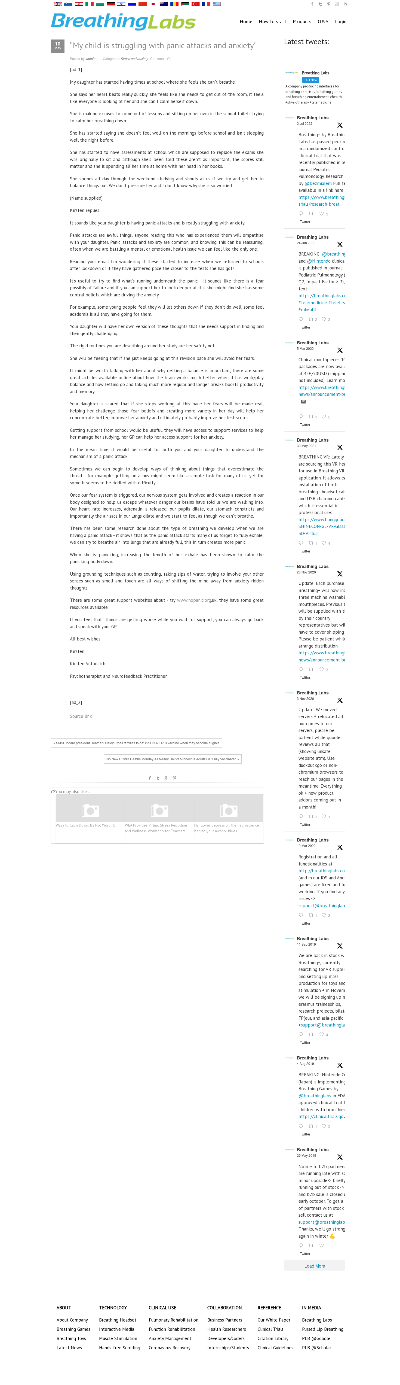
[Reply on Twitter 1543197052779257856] (302, 214)
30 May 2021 (306, 445)
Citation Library (273, 1338)
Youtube (337, 4)
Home (246, 21)
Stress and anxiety (134, 58)
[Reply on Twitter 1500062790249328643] (302, 417)
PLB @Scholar (316, 1348)
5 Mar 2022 (305, 348)
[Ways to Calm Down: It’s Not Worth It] (90, 810)
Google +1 (166, 778)
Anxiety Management (170, 1338)
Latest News (69, 1348)
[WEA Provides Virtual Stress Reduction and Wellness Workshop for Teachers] (159, 810)
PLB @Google (316, 1338)
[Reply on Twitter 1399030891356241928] (302, 543)
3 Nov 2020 (305, 698)
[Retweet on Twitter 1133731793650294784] (312, 1246)
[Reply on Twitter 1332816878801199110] (302, 670)
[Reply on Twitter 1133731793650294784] (302, 1246)
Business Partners (224, 1320)
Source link (81, 716)
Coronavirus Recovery (169, 1348)
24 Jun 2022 (306, 242)
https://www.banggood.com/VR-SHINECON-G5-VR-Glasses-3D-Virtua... (330, 526)
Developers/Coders (226, 1338)
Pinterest (174, 778)
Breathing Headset (117, 1320)
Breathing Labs (313, 117)
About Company (72, 1320)
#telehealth (340, 303)
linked (345, 4)
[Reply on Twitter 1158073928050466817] (302, 1126)
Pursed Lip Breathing (322, 1329)
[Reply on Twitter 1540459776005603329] (302, 319)
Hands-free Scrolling (119, 1348)
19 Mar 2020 (306, 845)
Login (340, 21)
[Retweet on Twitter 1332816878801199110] (312, 670)
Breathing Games (73, 1329)
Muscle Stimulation (118, 1338)
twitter (320, 4)
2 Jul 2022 (304, 123)
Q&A (323, 21)
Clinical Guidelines (275, 1348)
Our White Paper (274, 1320)
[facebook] (312, 4)
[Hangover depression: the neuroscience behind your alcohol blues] (228, 810)
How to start (272, 21)
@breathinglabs (338, 254)
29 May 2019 (306, 1155)
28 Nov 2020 (306, 572)
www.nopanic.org (194, 600)
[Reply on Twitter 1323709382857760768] (302, 817)
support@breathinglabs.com (327, 906)
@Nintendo (319, 261)
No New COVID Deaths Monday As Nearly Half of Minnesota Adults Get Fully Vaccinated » (172, 759)
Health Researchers (226, 1329)
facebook (150, 778)
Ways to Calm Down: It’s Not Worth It (85, 825)
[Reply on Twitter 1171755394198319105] (302, 1035)
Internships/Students (228, 1348)
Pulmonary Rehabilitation (173, 1320)
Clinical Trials (271, 1329)
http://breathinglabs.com (324, 871)
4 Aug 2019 (305, 1063)
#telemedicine (313, 303)
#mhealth (308, 309)
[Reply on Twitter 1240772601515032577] (302, 915)
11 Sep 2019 (306, 944)
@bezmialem (318, 183)
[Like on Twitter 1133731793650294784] (323, 1246)
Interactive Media (116, 1329)
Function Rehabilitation (172, 1329)
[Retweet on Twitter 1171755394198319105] (312, 1035)
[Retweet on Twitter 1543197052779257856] (312, 214)
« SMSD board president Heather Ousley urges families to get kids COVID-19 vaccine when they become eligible (136, 742)
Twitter (158, 778)
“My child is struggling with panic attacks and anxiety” (163, 45)
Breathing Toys (71, 1338)
